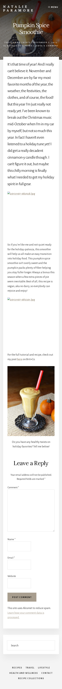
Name (11, 539)
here (19, 359)
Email (11, 557)
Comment (13, 487)
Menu (54, 7)
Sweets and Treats (17, 43)
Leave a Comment (47, 46)
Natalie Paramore (18, 8)
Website (11, 576)
